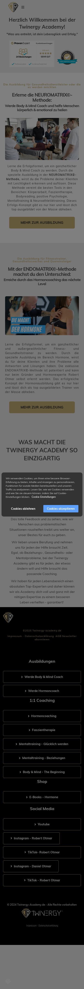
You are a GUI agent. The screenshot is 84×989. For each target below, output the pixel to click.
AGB (58, 636)
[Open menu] (22, 7)
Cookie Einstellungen (44, 496)
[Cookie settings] (8, 981)
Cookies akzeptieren (61, 509)
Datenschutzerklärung (39, 636)
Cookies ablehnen (23, 509)
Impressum (15, 636)
